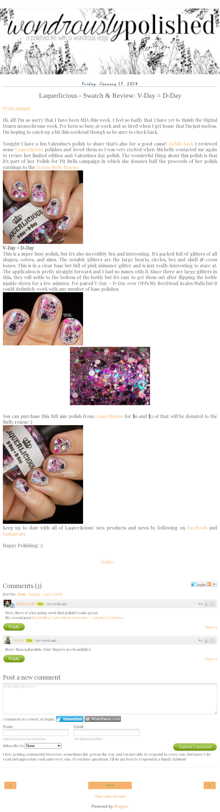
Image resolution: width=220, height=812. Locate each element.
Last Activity (53, 594)
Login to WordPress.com (103, 719)
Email (78, 726)
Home (110, 785)
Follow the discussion (212, 584)
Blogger (121, 806)
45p (40, 604)
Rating (34, 594)
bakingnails (26, 603)
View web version (110, 796)
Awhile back (181, 144)
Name (8, 726)
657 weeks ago (57, 604)
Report (211, 626)
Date (22, 594)
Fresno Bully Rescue (57, 167)
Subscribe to (14, 745)
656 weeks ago (46, 640)
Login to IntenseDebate (69, 719)
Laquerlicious (29, 149)
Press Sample (17, 108)
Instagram (14, 534)
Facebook (197, 528)
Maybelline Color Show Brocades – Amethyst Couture (78, 617)
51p (29, 640)
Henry (18, 640)
